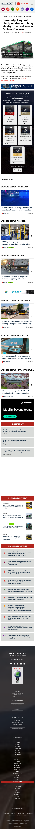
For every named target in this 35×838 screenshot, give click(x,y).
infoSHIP (19, 754)
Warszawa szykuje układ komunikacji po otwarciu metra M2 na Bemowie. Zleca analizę (20, 563)
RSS (18, 779)
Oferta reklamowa (17, 728)
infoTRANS (18, 742)
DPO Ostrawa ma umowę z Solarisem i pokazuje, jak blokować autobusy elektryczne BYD (20, 572)
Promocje (17, 792)
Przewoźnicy (7, 327)
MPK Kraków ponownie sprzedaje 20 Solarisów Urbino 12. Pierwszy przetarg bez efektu (20, 581)
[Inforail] (12, 9)
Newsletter (17, 709)
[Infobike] (27, 9)
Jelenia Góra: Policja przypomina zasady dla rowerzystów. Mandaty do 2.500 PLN (20, 637)
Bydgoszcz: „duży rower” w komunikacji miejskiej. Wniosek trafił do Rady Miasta (20, 627)
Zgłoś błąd (30, 813)
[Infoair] (22, 9)
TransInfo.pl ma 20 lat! (17, 659)
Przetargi (17, 788)
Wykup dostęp (17, 781)
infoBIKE (19, 752)
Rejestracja (21, 813)
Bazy (17, 775)
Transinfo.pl (17, 720)
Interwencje (17, 777)
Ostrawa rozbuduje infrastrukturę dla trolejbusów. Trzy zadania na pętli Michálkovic (16, 393)
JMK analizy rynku (17, 722)
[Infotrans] (3, 9)
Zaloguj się (17, 170)
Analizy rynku (18, 737)
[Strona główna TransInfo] (7, 3)
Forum (17, 796)
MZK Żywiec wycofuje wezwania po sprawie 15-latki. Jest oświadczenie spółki (15, 244)
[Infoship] (32, 9)
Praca (17, 790)
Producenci (6, 361)
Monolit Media (17, 724)
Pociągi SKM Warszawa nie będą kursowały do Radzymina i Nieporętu (20, 590)
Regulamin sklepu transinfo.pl (17, 815)
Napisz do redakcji (17, 700)
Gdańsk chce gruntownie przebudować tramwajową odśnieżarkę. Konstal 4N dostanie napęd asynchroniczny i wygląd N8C (20, 608)
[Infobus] (8, 9)
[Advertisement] (17, 476)
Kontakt (17, 798)
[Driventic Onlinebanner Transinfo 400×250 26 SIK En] (17, 409)
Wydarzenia (17, 763)
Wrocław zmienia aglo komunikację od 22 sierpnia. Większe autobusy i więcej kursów (13, 507)
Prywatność (5, 813)
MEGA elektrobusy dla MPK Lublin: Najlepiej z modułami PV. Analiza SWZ (13, 516)
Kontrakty (6, 213)
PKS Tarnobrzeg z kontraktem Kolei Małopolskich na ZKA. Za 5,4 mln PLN (19, 618)
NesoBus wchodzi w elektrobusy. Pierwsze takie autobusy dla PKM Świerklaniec (11, 538)
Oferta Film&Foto (17, 733)
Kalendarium (17, 786)
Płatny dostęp (17, 704)
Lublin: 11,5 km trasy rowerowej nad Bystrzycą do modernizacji (14, 440)
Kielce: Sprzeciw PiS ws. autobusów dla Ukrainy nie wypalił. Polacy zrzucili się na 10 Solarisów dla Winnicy (17, 324)
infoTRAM (18, 748)
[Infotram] (17, 9)
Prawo (5, 282)
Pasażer (5, 247)
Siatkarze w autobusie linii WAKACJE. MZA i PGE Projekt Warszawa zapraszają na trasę (13, 528)
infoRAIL (19, 746)
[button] (31, 201)
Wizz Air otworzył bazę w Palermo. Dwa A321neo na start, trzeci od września (15, 430)
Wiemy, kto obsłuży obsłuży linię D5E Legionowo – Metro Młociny (20, 598)
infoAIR (18, 750)
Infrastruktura (8, 396)
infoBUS (18, 744)
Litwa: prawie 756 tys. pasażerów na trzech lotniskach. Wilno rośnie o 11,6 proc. (16, 451)
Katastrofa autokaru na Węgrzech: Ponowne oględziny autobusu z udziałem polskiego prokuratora (15, 279)
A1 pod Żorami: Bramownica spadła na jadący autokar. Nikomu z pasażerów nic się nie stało (19, 553)
